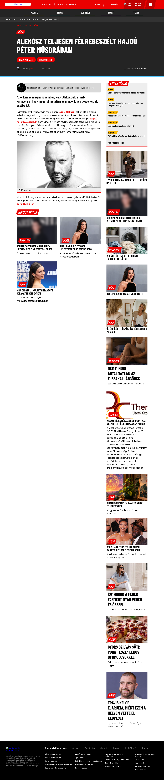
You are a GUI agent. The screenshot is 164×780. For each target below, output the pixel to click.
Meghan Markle (49, 19)
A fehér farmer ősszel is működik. (127, 609)
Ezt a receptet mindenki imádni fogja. (125, 664)
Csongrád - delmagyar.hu (55, 768)
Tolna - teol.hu (140, 760)
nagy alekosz (26, 59)
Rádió (145, 748)
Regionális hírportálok (56, 748)
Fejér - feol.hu (80, 758)
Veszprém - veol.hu (142, 766)
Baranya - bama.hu (53, 758)
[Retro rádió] (127, 5)
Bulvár (116, 748)
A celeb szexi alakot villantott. (33, 253)
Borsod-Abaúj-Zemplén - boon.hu (58, 765)
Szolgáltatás (131, 748)
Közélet (75, 748)
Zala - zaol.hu (140, 770)
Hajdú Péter (46, 59)
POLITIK (34, 12)
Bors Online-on (25, 204)
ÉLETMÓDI (85, 12)
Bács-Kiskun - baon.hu (54, 754)
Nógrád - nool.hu (111, 763)
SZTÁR (60, 12)
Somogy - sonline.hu (113, 766)
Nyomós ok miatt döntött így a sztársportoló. (125, 725)
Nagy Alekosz (66, 112)
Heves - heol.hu (81, 768)
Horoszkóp (11, 19)
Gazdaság (90, 748)
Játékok (97, 4)
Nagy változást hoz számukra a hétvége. (124, 512)
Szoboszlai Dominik (29, 19)
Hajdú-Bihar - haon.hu (84, 765)
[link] (24, 240)
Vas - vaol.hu (140, 763)
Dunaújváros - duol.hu (84, 754)
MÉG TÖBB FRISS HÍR (116, 143)
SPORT (111, 12)
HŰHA (35, 25)
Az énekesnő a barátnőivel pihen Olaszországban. (78, 255)
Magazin (104, 748)
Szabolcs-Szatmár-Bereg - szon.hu (145, 755)
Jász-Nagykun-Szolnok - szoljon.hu (115, 755)
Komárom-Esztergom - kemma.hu (118, 760)
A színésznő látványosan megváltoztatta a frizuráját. (32, 299)
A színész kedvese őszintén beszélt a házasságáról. (126, 556)
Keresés (114, 4)
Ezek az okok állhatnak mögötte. (126, 383)
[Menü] (150, 4)
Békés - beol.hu (51, 761)
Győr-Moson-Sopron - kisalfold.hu (88, 761)
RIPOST (20, 25)
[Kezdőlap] (18, 4)
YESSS (136, 12)
